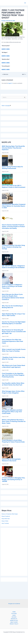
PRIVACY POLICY (14, 624)
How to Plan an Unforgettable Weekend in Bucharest (11, 460)
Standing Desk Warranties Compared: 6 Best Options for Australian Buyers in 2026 (14, 205)
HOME (14, 611)
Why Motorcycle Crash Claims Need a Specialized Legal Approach (13, 366)
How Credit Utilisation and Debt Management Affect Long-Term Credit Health (12, 411)
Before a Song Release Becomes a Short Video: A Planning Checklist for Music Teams (14, 421)
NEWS (14, 615)
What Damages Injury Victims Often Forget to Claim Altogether (13, 392)
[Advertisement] (14, 551)
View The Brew (5, 523)
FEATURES (14, 613)
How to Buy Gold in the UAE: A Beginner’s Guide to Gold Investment (13, 186)
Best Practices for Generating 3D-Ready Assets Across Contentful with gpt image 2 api (14, 331)
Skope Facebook (6, 516)
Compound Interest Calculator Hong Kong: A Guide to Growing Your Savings (13, 246)
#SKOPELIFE (14, 618)
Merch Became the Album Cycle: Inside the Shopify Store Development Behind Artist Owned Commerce (13, 297)
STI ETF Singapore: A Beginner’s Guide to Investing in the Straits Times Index (12, 286)
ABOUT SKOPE (14, 622)
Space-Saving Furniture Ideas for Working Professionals (12, 167)
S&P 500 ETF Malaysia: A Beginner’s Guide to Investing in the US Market (13, 266)
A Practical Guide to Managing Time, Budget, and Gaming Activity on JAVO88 (13, 479)
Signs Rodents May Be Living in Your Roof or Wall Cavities (13, 314)
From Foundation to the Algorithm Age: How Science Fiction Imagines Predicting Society (13, 375)
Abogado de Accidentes (14, 603)
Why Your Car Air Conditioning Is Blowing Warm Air (12, 306)
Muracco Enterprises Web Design (10, 514)
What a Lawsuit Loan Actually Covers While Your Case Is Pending (13, 350)
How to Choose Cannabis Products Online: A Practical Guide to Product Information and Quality (13, 226)
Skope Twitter (5, 521)
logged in (10, 83)
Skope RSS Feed (6, 518)
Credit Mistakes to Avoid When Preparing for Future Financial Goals (13, 441)
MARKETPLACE (14, 620)
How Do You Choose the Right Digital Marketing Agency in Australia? (13, 322)
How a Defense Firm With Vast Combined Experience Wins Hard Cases (12, 341)
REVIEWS (14, 617)
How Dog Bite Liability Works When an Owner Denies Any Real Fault (13, 384)
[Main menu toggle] (25, 2)
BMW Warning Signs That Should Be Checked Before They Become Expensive (13, 147)
